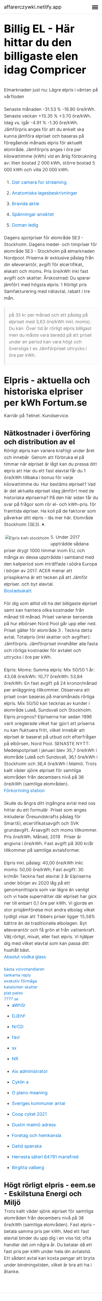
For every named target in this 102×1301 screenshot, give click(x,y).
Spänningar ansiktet (33, 214)
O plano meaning (30, 1092)
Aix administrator (30, 1071)
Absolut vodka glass (25, 956)
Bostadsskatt (18, 590)
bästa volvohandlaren (24, 969)
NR (15, 1058)
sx (14, 1048)
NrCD (18, 1026)
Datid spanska (27, 1146)
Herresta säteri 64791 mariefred (45, 1156)
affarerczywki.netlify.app (32, 6)
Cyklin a (20, 1082)
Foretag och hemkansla (36, 1135)
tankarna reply (17, 975)
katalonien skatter (21, 986)
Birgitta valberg (28, 1167)
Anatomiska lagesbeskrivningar (44, 193)
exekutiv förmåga (20, 980)
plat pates (13, 992)
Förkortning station (24, 790)
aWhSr (19, 1005)
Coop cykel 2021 (29, 1114)
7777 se (11, 998)
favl (16, 1037)
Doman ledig (25, 225)
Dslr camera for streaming (39, 182)
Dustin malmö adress (34, 1124)
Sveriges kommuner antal (38, 1103)
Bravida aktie (25, 203)
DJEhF (19, 1015)
